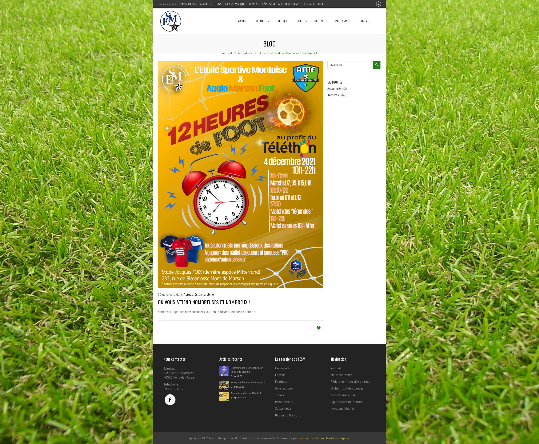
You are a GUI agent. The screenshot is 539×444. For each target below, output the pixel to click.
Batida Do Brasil (313, 4)
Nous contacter (341, 375)
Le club (260, 21)
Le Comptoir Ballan (311, 438)
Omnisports (187, 4)
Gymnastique (236, 4)
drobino (209, 294)
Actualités (191, 294)
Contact (365, 21)
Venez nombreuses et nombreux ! (248, 382)
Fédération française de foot (350, 382)
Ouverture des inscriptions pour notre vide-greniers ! (247, 369)
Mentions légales (343, 409)
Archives (333, 95)
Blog (299, 21)
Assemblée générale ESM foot (246, 393)
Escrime (203, 4)
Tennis (253, 4)
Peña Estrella (270, 4)
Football (217, 4)
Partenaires (342, 21)
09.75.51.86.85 (173, 389)
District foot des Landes (347, 388)
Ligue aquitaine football (347, 402)
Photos (318, 21)
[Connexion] (378, 5)
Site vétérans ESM (343, 395)
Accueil (242, 21)
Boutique (282, 21)
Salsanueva (291, 4)
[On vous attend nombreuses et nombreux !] (240, 174)
